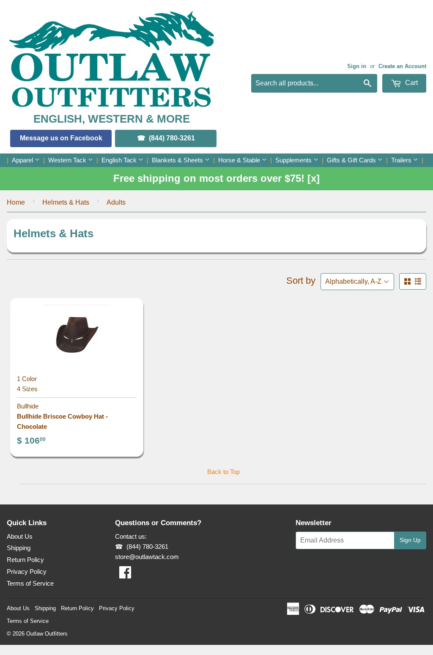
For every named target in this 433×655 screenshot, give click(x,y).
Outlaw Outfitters (47, 633)
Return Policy (25, 559)
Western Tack (68, 160)
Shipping (18, 547)
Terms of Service (30, 583)
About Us (20, 536)
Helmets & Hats (65, 202)
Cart (410, 82)
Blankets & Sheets (178, 160)
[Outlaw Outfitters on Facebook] (125, 574)
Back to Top (223, 471)
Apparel (23, 160)
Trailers (402, 160)
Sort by (300, 280)
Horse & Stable (240, 160)
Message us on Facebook (61, 138)
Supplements (294, 160)
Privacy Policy (27, 571)
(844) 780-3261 (172, 138)
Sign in (356, 66)
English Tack (119, 160)
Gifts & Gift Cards (352, 160)
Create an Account (402, 66)
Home (16, 202)
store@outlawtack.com (147, 556)
